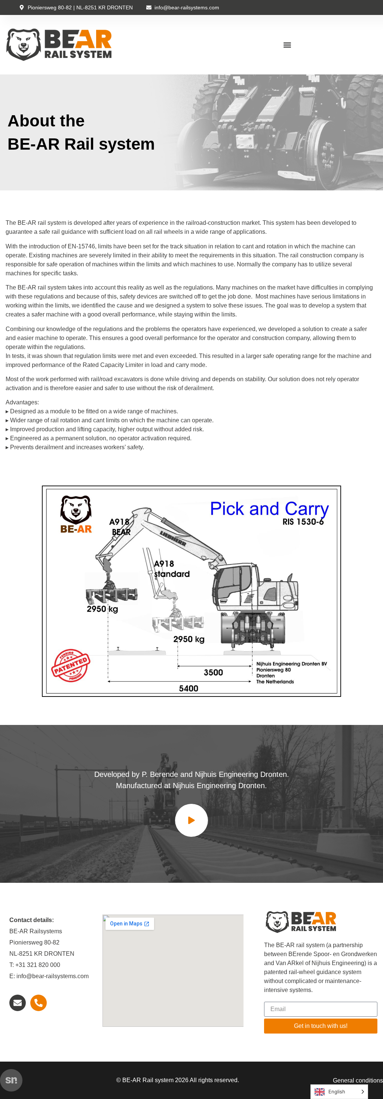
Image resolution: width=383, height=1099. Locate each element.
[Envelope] (17, 1003)
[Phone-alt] (38, 1003)
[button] (287, 45)
